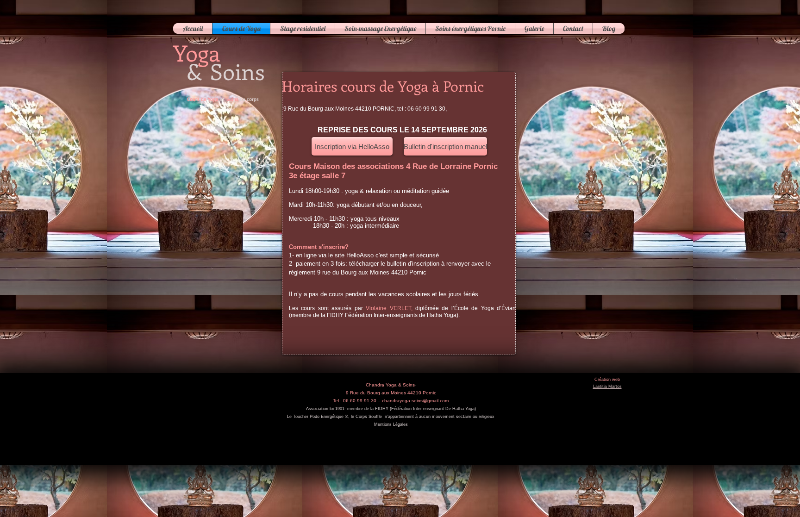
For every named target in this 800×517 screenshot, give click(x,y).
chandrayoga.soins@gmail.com (415, 400)
